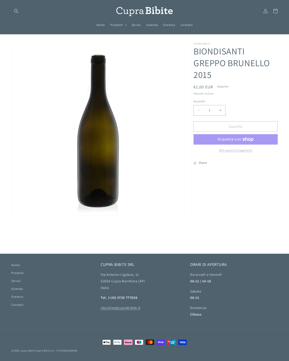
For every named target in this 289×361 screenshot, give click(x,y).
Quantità (199, 101)
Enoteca (17, 297)
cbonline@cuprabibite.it (120, 307)
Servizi (16, 281)
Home (15, 265)
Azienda (17, 289)
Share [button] (203, 163)
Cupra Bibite (28, 350)
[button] (16, 11)
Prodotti (17, 273)
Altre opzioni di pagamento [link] (235, 150)
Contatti (17, 305)
